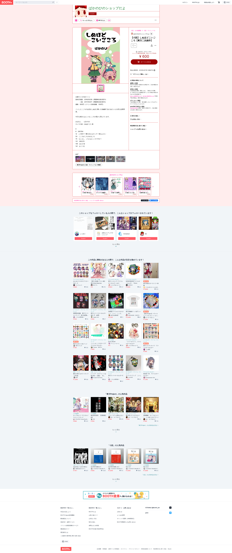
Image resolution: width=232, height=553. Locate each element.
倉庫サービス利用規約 (113, 548)
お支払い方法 (136, 119)
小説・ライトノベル (149, 30)
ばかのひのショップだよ (116, 175)
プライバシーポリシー (134, 548)
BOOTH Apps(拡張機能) (67, 515)
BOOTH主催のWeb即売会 (96, 529)
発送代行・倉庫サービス (67, 522)
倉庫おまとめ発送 (94, 525)
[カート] (151, 33)
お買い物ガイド (93, 515)
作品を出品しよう (209, 2)
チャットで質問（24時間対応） (126, 518)
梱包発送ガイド (65, 529)
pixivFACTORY (134, 108)
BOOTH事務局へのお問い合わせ (126, 522)
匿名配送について (66, 518)
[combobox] (34, 2)
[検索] (53, 2)
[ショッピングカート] (219, 2)
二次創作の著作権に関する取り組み (71, 536)
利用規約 (105, 548)
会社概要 (99, 548)
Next (152, 186)
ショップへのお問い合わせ (137, 129)
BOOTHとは (195, 2)
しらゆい (83, 234)
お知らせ (119, 511)
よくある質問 (121, 515)
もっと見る (116, 244)
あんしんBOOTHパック (136, 96)
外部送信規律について (146, 548)
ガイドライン (124, 548)
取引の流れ (135, 116)
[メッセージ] (109, 20)
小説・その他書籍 (136, 30)
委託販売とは (64, 532)
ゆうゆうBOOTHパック (148, 96)
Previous (79, 186)
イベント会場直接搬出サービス (69, 525)
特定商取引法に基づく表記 (137, 125)
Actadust (126, 234)
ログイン (185, 2)
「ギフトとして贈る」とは (139, 74)
